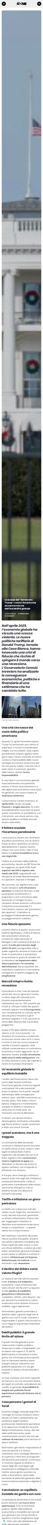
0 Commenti (10, 616)
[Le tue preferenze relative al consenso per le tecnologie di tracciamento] (4, 1521)
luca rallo (11, 614)
